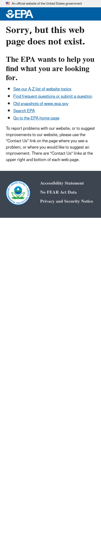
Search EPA (24, 111)
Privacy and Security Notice (66, 201)
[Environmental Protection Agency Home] (19, 14)
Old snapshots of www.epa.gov (40, 103)
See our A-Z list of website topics (42, 89)
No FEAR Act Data (58, 192)
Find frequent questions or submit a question (52, 96)
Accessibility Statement (62, 183)
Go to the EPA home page (36, 118)
